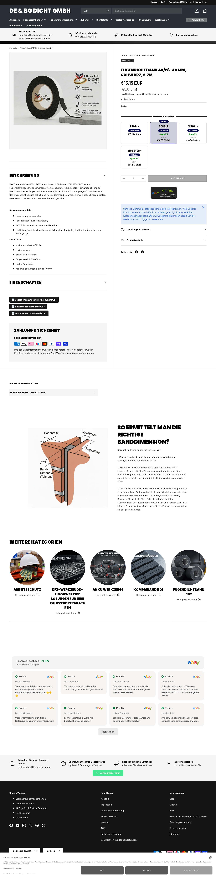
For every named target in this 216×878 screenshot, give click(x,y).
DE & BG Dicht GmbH (130, 55)
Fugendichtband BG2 (188, 591)
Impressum (106, 804)
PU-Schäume (144, 19)
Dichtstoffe (102, 19)
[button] (205, 10)
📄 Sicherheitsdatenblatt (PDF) (28, 306)
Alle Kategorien (34, 25)
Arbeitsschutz (27, 589)
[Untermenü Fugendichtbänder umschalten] (45, 19)
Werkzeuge (161, 19)
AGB (103, 828)
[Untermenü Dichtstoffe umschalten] (111, 19)
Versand (134, 94)
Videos (173, 804)
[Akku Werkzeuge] (108, 567)
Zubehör (85, 19)
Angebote (14, 19)
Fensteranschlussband (61, 19)
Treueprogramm (178, 828)
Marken (153, 2)
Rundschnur (15, 25)
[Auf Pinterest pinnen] (142, 252)
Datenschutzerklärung (112, 810)
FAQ (163, 2)
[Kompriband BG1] (148, 567)
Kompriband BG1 (148, 589)
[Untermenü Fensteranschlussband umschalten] (76, 19)
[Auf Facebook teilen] (137, 252)
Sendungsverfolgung (180, 822)
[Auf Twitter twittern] (131, 252)
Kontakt (105, 798)
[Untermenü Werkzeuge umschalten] (169, 19)
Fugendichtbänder (33, 19)
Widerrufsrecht (109, 816)
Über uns (174, 833)
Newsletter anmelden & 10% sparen (188, 816)
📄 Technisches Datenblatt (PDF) (29, 313)
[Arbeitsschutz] (27, 567)
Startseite (13, 48)
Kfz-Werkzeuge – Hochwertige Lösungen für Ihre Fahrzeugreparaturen (67, 598)
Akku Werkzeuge (108, 589)
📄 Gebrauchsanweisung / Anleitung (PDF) (34, 299)
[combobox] (131, 11)
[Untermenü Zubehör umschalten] (91, 19)
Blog (172, 798)
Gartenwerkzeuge (124, 19)
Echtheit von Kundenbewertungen (119, 839)
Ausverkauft (177, 178)
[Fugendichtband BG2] (188, 567)
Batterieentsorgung (111, 833)
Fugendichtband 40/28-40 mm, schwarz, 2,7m (37, 48)
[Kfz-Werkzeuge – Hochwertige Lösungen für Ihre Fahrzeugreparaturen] (67, 567)
